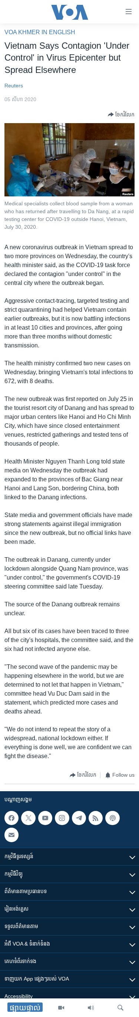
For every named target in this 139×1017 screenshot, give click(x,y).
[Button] (121, 114)
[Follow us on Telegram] (79, 818)
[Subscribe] (11, 835)
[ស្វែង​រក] (120, 1007)
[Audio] (91, 1007)
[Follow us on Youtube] (45, 818)
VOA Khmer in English (39, 32)
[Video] (61, 1007)
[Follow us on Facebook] (11, 818)
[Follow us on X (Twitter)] (28, 818)
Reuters (13, 86)
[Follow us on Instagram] (62, 818)
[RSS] (96, 818)
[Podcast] (112, 818)
